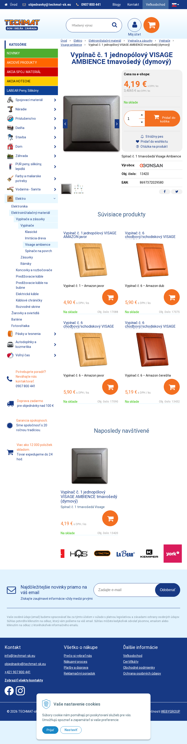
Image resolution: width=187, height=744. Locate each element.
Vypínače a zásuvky (140, 40)
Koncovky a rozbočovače (34, 270)
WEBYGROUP (170, 711)
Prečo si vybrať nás (78, 656)
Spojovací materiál (29, 100)
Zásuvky (27, 257)
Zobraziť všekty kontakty (24, 680)
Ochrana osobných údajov (142, 673)
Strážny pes (154, 136)
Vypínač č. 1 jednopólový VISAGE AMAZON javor (89, 235)
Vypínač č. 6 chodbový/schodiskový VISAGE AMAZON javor (88, 326)
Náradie (21, 109)
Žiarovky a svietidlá (25, 313)
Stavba (21, 137)
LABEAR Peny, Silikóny (23, 90)
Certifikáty (130, 661)
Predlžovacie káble (29, 276)
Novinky (13, 53)
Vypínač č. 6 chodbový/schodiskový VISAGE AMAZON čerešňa (150, 326)
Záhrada (22, 156)
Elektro (78, 40)
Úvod (13, 4)
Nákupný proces (75, 661)
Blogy (117, 4)
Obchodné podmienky (139, 667)
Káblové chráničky (29, 300)
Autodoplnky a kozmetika (26, 344)
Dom (19, 146)
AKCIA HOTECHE (19, 81)
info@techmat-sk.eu (20, 656)
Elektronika (19, 206)
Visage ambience (71, 44)
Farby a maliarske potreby (28, 178)
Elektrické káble (27, 294)
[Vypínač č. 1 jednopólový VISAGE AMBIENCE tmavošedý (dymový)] (91, 124)
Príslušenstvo (26, 118)
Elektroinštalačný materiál (105, 40)
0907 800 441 (91, 4)
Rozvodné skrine (28, 307)
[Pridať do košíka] (110, 297)
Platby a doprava (76, 667)
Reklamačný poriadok (79, 673)
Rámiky (26, 264)
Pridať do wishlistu (154, 141)
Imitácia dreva (35, 238)
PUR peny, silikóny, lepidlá (29, 166)
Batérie (16, 319)
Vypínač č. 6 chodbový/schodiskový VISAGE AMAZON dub (150, 237)
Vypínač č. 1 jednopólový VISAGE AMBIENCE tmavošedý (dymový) (89, 497)
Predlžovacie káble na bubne (32, 285)
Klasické (31, 232)
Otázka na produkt (154, 146)
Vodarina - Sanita (28, 189)
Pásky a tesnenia (28, 334)
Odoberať (167, 590)
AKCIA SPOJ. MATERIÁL (24, 72)
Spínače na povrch (38, 251)
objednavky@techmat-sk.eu (50, 4)
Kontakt (133, 4)
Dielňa (20, 128)
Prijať (50, 730)
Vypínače (164, 40)
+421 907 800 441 (18, 672)
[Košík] (152, 25)
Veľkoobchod (155, 4)
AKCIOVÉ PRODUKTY (22, 62)
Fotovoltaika (20, 326)
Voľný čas (23, 355)
